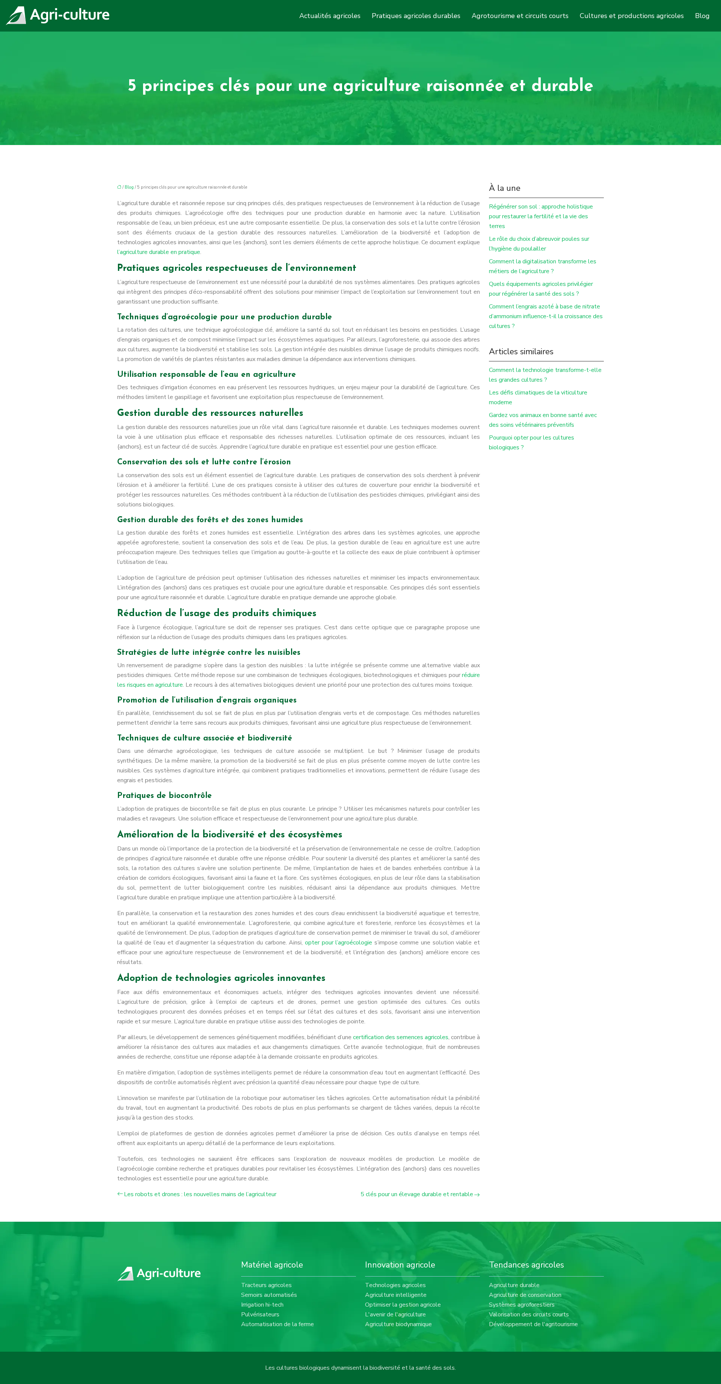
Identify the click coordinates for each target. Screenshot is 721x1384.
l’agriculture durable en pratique (158, 252)
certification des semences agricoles (400, 1037)
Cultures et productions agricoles (632, 15)
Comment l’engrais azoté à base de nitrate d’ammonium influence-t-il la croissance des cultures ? (546, 316)
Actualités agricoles (329, 15)
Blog (702, 15)
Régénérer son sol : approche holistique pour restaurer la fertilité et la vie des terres (541, 216)
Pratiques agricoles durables (416, 15)
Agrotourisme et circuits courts (520, 15)
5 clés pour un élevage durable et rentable (416, 1194)
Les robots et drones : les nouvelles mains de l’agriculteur (200, 1194)
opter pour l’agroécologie (338, 942)
